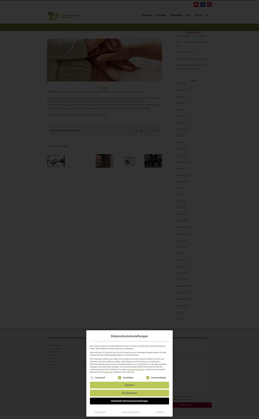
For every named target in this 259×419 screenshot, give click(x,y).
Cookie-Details (100, 412)
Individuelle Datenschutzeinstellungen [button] (129, 401)
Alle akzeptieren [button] (129, 393)
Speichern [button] (129, 385)
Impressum (160, 412)
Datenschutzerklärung (135, 369)
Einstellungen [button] (107, 372)
